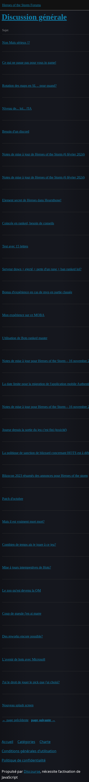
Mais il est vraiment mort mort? (23, 521)
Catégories (26, 741)
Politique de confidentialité (24, 760)
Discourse (32, 771)
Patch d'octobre (12, 499)
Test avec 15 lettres (15, 246)
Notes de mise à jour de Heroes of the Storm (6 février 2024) (43, 154)
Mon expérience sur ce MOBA (23, 315)
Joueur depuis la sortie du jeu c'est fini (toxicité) (34, 430)
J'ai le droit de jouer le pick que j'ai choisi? (31, 682)
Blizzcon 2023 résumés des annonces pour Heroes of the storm (45, 475)
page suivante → (43, 720)
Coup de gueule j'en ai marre (21, 613)
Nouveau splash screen (17, 705)
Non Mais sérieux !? (16, 42)
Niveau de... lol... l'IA (17, 108)
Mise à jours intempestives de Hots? (26, 567)
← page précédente (15, 720)
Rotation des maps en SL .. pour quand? (29, 85)
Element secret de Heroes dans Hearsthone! (31, 200)
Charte (45, 741)
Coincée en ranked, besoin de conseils (28, 223)
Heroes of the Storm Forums (21, 5)
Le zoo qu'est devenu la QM (21, 590)
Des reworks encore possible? (22, 636)
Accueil (7, 741)
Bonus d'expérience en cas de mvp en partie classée (37, 292)
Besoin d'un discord (15, 131)
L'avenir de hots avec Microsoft (23, 659)
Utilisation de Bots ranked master (24, 338)
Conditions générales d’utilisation (29, 751)
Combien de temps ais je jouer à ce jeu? (29, 544)
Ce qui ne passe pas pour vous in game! (29, 62)
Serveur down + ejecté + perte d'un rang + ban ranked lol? (41, 269)
